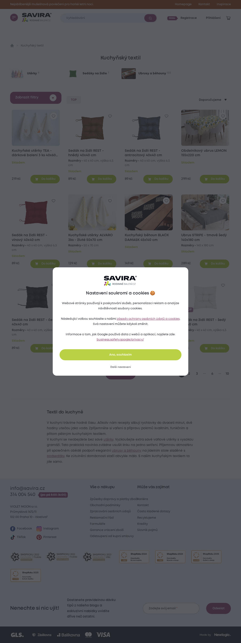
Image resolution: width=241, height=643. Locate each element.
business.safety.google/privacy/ (120, 339)
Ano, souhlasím (120, 354)
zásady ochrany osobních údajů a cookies (148, 319)
